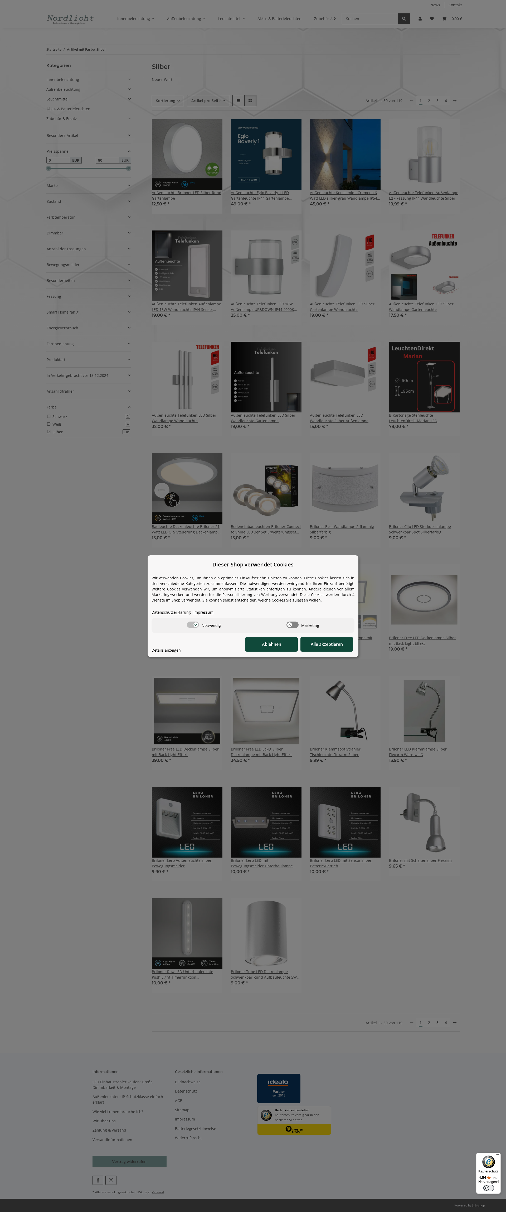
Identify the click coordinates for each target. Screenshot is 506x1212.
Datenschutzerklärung (171, 612)
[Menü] (497, 1156)
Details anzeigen (166, 650)
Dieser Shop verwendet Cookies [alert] (253, 564)
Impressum (203, 612)
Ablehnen (271, 644)
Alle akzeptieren (327, 644)
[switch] (193, 625)
